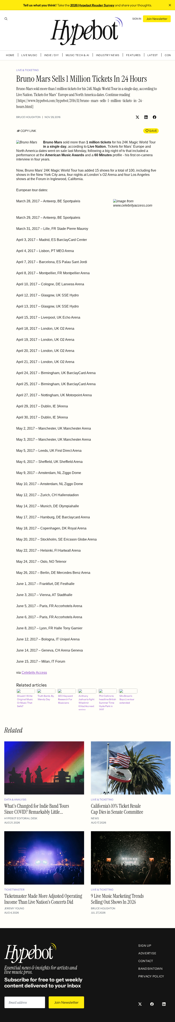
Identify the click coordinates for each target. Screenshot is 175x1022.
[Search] (6, 18)
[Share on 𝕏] (137, 117)
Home (10, 55)
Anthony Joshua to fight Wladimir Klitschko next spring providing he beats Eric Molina (86, 702)
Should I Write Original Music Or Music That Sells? (25, 701)
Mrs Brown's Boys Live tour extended (127, 699)
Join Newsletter (156, 19)
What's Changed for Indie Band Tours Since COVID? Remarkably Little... (36, 809)
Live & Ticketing (27, 70)
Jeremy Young (14, 908)
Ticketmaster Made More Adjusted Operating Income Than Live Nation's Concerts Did (43, 899)
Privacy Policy (151, 976)
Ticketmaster (14, 889)
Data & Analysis (15, 799)
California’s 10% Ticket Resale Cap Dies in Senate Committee (117, 809)
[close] (169, 5)
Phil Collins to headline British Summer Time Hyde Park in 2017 (107, 702)
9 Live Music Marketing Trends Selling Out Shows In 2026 (117, 899)
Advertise (147, 953)
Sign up (144, 946)
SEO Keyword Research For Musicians (65, 699)
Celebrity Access (34, 672)
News (95, 818)
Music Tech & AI (77, 55)
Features (133, 55)
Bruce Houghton (28, 117)
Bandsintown (150, 969)
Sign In (136, 18)
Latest (152, 55)
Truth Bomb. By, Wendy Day (46, 697)
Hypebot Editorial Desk (20, 818)
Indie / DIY (51, 55)
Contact (145, 961)
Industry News (107, 55)
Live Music (29, 55)
